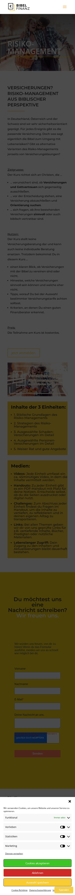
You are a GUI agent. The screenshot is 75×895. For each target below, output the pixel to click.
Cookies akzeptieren (37, 863)
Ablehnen (37, 873)
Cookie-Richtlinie (20, 890)
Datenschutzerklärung (40, 890)
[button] (70, 801)
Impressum (58, 890)
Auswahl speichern (37, 882)
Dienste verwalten (14, 853)
